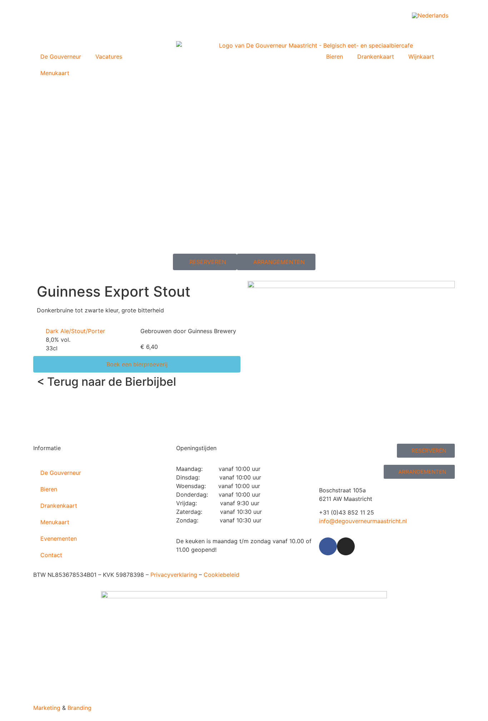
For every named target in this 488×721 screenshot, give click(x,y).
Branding (79, 707)
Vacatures (108, 56)
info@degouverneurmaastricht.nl (363, 521)
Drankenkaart (375, 56)
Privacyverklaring (173, 574)
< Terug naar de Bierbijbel (106, 382)
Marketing (46, 707)
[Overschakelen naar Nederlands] (430, 15)
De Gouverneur (60, 56)
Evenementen (58, 538)
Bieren (334, 56)
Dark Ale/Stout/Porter (75, 331)
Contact (51, 555)
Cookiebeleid (221, 574)
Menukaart (54, 73)
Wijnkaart (421, 56)
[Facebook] (328, 546)
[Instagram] (346, 546)
